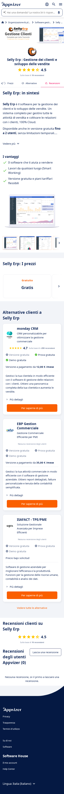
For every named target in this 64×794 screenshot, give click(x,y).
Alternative (31, 83)
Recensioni (54, 83)
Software (7, 746)
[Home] (2, 22)
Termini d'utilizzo (11, 728)
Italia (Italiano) (22, 784)
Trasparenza (9, 722)
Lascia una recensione (45, 652)
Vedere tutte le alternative (32, 608)
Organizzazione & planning (19, 22)
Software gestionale (43, 22)
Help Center (9, 768)
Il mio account (10, 762)
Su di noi (7, 740)
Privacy (6, 716)
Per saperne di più (32, 408)
